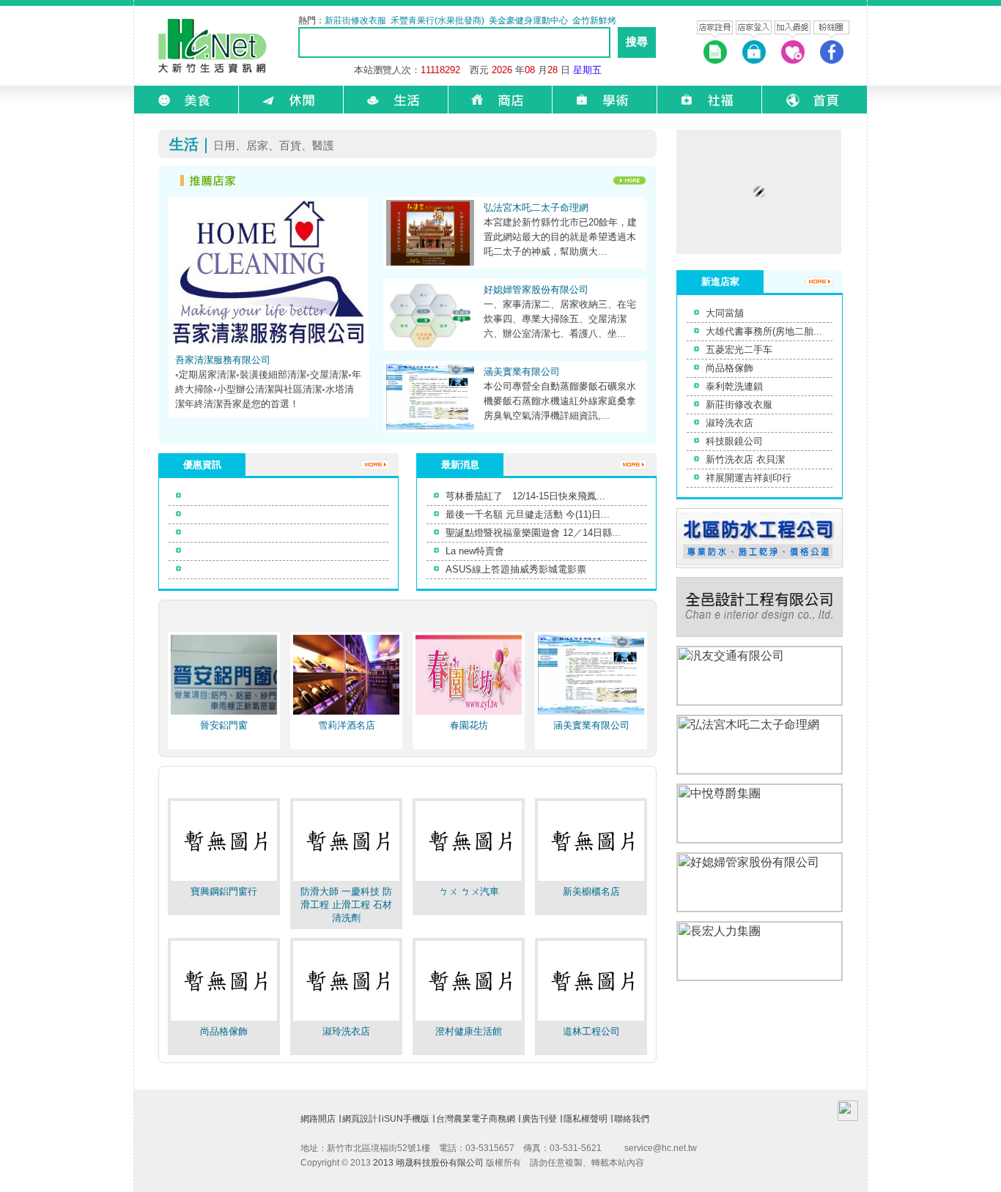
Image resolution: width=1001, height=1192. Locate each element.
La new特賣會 (475, 550)
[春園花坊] (469, 713)
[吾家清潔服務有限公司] (269, 345)
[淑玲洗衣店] (346, 1019)
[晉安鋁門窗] (224, 713)
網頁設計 (359, 1119)
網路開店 (318, 1119)
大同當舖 (725, 313)
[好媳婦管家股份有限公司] (430, 346)
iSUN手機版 (405, 1119)
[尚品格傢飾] (224, 1019)
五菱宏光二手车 (739, 349)
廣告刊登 (539, 1119)
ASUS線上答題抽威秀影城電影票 (516, 569)
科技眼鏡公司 (734, 441)
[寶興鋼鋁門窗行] (224, 879)
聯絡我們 (631, 1119)
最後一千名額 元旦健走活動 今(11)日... (528, 514)
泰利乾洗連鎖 (734, 386)
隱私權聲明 (585, 1119)
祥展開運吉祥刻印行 (748, 477)
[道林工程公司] (591, 1019)
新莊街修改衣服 (739, 404)
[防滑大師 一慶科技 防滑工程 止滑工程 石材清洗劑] (346, 879)
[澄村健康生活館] (469, 1019)
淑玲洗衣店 (729, 422)
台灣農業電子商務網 (475, 1119)
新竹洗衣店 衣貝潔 (745, 459)
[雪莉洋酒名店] (346, 713)
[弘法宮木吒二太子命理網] (430, 264)
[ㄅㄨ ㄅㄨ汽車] (469, 879)
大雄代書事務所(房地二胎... (764, 331)
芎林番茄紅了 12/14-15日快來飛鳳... (525, 496)
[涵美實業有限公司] (430, 428)
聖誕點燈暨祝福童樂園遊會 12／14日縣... (533, 532)
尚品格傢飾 (729, 367)
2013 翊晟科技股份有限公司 (428, 1163)
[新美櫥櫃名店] (591, 879)
